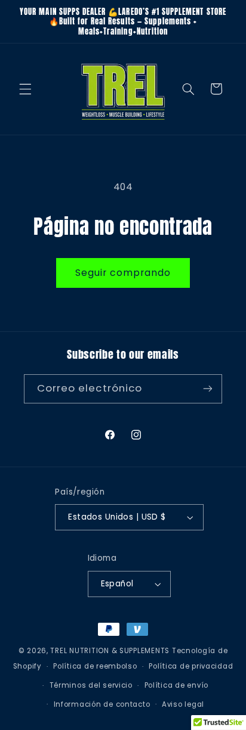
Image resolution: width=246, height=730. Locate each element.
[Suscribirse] (208, 388)
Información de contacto (102, 704)
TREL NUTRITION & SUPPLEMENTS (110, 651)
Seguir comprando (123, 272)
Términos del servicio (91, 685)
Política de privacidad (191, 666)
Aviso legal (183, 704)
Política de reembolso (95, 666)
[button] (25, 88)
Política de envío (176, 685)
